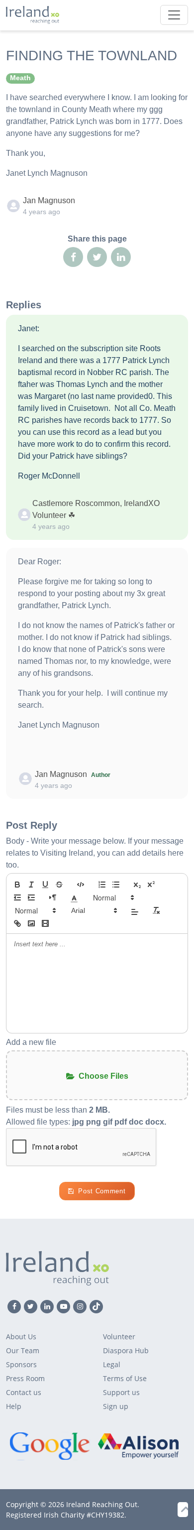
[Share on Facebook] (73, 257)
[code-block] (81, 885)
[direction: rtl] (53, 897)
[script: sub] (137, 885)
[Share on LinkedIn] (121, 257)
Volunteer (119, 1336)
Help (13, 1406)
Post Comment (101, 1191)
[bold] (17, 885)
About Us (21, 1336)
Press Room (25, 1378)
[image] (31, 923)
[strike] (59, 885)
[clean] (156, 910)
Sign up (115, 1406)
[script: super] (151, 885)
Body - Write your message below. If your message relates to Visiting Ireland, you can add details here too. (95, 853)
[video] (45, 923)
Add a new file (31, 1042)
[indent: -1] (17, 897)
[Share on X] (97, 257)
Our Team (22, 1350)
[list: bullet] (116, 885)
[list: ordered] (102, 885)
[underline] (45, 885)
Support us (121, 1392)
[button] (74, 897)
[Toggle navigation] (174, 15)
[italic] (31, 885)
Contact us (23, 1392)
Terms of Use (125, 1378)
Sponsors (21, 1364)
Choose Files (103, 1076)
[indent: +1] (31, 897)
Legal (111, 1364)
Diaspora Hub (126, 1350)
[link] (17, 923)
